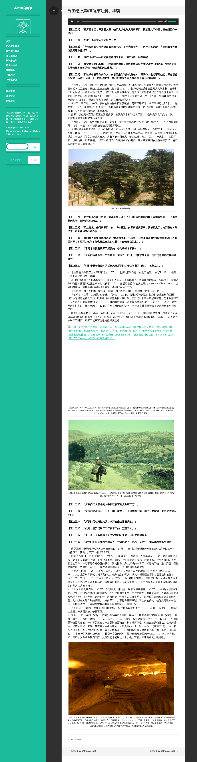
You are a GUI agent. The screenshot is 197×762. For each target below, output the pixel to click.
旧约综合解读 (12, 46)
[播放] (71, 21)
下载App (10, 75)
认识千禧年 (11, 60)
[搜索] (35, 147)
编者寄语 (10, 91)
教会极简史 (11, 56)
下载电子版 (11, 79)
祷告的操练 (11, 65)
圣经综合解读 (23, 8)
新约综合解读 (12, 51)
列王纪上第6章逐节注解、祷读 (162, 751)
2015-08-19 (76, 739)
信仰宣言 (10, 96)
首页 (8, 41)
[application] (123, 21)
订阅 (33, 160)
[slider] (172, 21)
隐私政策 (10, 101)
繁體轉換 (10, 70)
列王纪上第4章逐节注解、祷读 (83, 751)
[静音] (165, 21)
